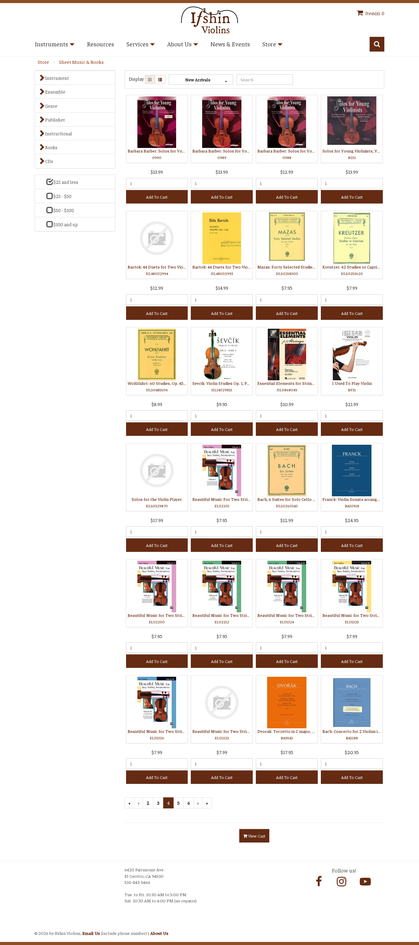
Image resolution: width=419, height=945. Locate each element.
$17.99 (157, 520)
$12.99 (286, 171)
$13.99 (157, 171)
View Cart (256, 835)
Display (136, 79)
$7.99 (352, 288)
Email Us (91, 933)
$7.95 (287, 288)
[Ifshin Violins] (209, 18)
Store (43, 62)
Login (41, 925)
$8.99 (157, 404)
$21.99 (351, 404)
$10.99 (287, 404)
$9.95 (222, 404)
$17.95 (287, 752)
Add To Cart (156, 196)
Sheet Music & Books (81, 62)
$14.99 (222, 288)
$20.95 (352, 752)
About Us (159, 933)
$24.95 (352, 520)
